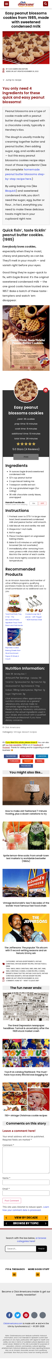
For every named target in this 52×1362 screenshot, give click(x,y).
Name (6, 1178)
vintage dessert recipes (31, 976)
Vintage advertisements (25, 961)
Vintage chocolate (33, 973)
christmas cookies (17, 971)
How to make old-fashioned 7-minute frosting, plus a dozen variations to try (26, 812)
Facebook (37, 745)
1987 (39, 969)
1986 (35, 969)
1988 (43, 969)
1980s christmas (22, 969)
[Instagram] (34, 1315)
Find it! (41, 1248)
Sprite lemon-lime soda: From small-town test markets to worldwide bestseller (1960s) (26, 858)
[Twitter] (18, 1315)
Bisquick (10, 191)
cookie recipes (32, 971)
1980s (13, 969)
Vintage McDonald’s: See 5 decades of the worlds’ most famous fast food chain (26, 904)
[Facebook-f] (9, 1315)
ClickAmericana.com (12, 1323)
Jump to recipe (13, 79)
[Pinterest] (26, 1315)
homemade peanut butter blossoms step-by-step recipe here (25, 174)
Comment (8, 1145)
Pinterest (6, 747)
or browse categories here (31, 1240)
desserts (9, 973)
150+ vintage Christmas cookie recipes (26, 1115)
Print (26, 456)
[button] (6, 3)
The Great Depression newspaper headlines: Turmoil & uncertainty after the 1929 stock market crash (26, 1028)
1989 (7, 971)
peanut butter (19, 973)
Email (6, 1189)
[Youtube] (43, 1315)
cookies (41, 971)
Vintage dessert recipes (24, 964)
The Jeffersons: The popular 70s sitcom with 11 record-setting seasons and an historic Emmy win (26, 950)
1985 (31, 969)
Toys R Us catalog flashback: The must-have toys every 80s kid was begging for (26, 1073)
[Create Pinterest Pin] (45, 390)
